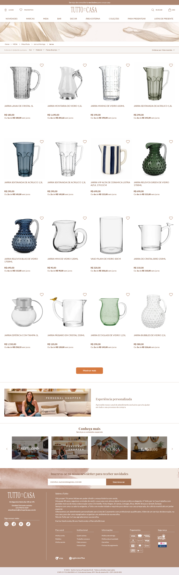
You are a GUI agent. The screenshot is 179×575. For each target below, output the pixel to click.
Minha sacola (60, 542)
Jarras (51, 44)
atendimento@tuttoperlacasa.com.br (22, 510)
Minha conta (60, 536)
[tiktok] (28, 524)
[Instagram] (6, 524)
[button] (31, 50)
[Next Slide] (172, 449)
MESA (15, 44)
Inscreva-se (119, 482)
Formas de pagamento (110, 545)
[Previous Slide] (6, 449)
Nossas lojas (81, 545)
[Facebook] (14, 524)
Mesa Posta (25, 44)
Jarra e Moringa (39, 44)
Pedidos (58, 539)
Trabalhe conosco (83, 539)
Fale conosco (81, 542)
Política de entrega (108, 536)
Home (7, 44)
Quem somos (81, 536)
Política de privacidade (110, 539)
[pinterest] (21, 524)
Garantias (105, 542)
